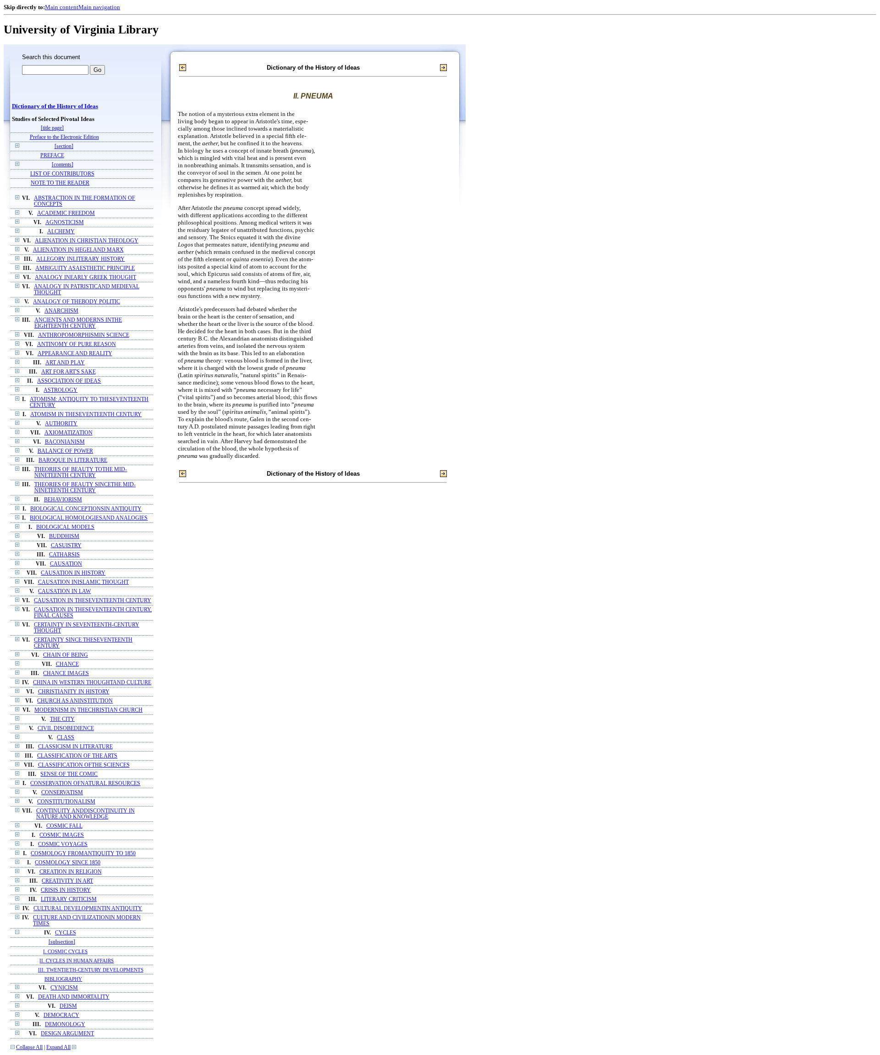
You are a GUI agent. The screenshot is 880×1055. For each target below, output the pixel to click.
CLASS (65, 738)
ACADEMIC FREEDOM (66, 213)
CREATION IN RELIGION (70, 872)
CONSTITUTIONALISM (66, 802)
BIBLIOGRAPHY (63, 979)
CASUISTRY (66, 546)
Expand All (58, 1047)
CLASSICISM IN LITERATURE (75, 747)
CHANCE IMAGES (66, 673)
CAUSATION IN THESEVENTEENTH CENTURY (92, 601)
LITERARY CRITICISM (69, 899)
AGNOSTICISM (64, 222)
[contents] (62, 165)
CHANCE (67, 664)
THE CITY (62, 719)
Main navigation (99, 7)
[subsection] (62, 942)
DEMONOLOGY (65, 1025)
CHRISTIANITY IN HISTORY (74, 692)
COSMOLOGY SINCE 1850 (67, 863)
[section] (64, 146)
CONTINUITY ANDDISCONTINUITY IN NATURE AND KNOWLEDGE (85, 814)
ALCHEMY (61, 232)
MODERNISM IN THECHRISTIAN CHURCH (88, 710)
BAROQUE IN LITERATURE (72, 460)
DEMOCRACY (61, 1015)
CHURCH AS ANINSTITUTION (75, 701)
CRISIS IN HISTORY (66, 890)
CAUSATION (66, 564)
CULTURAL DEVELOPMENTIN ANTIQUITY (87, 909)
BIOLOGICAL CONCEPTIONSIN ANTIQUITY (86, 509)
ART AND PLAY (65, 363)
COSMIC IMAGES (61, 835)
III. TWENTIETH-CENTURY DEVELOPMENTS (90, 970)
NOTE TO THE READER (60, 183)
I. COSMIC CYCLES (65, 951)
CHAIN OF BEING (65, 655)
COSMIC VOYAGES (63, 844)
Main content (61, 7)
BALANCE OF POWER (65, 451)
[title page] (52, 128)
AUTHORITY (61, 424)
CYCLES (65, 933)
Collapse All (29, 1047)
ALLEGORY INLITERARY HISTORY (80, 259)
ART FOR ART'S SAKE (68, 372)
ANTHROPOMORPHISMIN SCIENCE (83, 335)
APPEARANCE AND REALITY (75, 354)
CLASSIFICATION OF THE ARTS (77, 756)
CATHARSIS (64, 555)
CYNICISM (64, 988)
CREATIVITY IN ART (67, 881)
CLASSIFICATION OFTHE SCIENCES (84, 765)
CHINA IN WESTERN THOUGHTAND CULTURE (92, 683)
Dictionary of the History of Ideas (55, 106)
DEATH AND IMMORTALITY (74, 997)
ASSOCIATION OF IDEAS (69, 381)
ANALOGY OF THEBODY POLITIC (76, 302)
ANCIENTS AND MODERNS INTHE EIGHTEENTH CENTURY (78, 323)
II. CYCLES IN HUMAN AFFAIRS (76, 960)
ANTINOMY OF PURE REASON (76, 344)
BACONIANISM (65, 442)
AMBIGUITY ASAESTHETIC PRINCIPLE (85, 268)
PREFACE (52, 156)
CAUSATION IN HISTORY (73, 573)
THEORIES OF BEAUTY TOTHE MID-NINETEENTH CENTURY (80, 472)
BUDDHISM (64, 536)
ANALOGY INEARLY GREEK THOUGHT (85, 277)
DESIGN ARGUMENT (67, 1034)
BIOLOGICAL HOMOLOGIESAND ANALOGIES (89, 518)
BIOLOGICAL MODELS (65, 527)
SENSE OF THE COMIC (69, 774)
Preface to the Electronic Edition (64, 137)
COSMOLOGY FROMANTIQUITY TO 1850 (83, 854)
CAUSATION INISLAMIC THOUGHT (83, 582)
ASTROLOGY (60, 390)
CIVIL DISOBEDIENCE (66, 728)
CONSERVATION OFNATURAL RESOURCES (85, 783)
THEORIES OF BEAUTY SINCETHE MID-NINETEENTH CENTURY (85, 488)
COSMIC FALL (64, 826)
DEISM (68, 1006)
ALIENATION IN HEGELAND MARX (78, 250)
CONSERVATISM (62, 793)
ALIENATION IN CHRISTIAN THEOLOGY (86, 241)
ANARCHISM (61, 311)
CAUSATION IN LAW (64, 591)
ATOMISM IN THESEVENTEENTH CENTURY (86, 415)
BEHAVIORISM (63, 500)
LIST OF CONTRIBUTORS (62, 174)
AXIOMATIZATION (68, 433)
